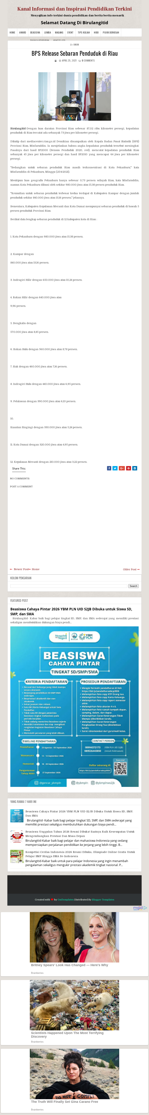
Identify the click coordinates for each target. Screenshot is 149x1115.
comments (88, 60)
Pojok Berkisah (111, 32)
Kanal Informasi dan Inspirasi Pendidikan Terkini (74, 9)
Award (22, 32)
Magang (59, 32)
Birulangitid (18, 128)
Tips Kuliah (84, 32)
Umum (76, 44)
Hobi (96, 32)
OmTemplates (66, 899)
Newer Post (21, 569)
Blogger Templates (103, 899)
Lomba (47, 32)
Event (70, 32)
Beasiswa (35, 32)
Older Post (129, 569)
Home (12, 32)
